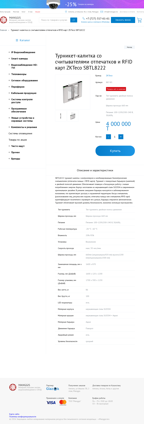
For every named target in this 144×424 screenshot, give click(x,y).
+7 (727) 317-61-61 (98, 18)
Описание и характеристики (95, 170)
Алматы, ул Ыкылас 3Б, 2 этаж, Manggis (83, 12)
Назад (129, 47)
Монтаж (16, 11)
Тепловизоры (18, 74)
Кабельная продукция (23, 93)
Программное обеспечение (19, 110)
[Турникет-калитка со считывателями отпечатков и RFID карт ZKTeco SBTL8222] (72, 92)
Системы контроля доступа (21, 101)
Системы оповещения (20, 133)
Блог (23, 11)
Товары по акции (18, 139)
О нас (30, 11)
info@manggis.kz (111, 12)
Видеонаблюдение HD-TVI (24, 66)
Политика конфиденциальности (22, 416)
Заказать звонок (123, 20)
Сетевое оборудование (24, 80)
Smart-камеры (19, 58)
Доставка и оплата (127, 12)
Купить (115, 151)
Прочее (15, 152)
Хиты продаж (5, 11)
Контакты (140, 12)
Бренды (15, 158)
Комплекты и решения (24, 127)
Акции (37, 11)
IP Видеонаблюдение (23, 52)
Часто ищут (18, 146)
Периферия (17, 86)
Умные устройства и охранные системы (22, 119)
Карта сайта (14, 414)
